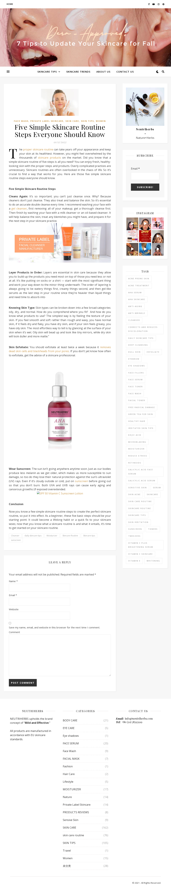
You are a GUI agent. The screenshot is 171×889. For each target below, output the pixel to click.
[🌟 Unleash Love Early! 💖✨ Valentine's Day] (132, 236)
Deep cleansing (138, 345)
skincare (152, 494)
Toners (153, 529)
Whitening (153, 560)
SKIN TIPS (87, 121)
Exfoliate (153, 352)
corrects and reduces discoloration (143, 329)
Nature (67, 797)
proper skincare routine (38, 149)
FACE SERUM (71, 743)
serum (157, 487)
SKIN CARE (72, 121)
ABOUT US (103, 71)
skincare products (49, 157)
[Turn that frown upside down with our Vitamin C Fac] (158, 236)
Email (13, 595)
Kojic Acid (134, 435)
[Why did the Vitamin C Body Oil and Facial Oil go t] (145, 249)
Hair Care (69, 774)
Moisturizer (52, 535)
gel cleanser (19, 208)
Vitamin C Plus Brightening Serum (140, 545)
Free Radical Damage (141, 407)
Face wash (134, 393)
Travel (67, 850)
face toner (135, 386)
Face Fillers (136, 372)
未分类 (67, 866)
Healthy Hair (136, 421)
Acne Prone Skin (138, 278)
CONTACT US (125, 71)
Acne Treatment (138, 285)
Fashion (68, 766)
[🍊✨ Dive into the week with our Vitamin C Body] (132, 249)
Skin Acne (134, 494)
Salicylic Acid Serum (141, 480)
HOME (10, 4)
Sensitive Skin (137, 487)
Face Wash (21, 121)
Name (13, 581)
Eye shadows (136, 365)
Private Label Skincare (46, 121)
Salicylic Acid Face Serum (140, 471)
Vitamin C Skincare (140, 554)
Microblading (137, 442)
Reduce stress (137, 455)
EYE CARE (68, 728)
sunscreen (81, 481)
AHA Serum (135, 292)
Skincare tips (89, 535)
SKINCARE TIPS (47, 71)
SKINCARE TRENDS (78, 71)
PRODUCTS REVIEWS (76, 812)
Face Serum (135, 379)
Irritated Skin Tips (140, 428)
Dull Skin (134, 352)
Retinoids (134, 462)
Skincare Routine (70, 535)
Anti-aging (135, 306)
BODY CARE (70, 720)
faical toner (136, 400)
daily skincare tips (33, 535)
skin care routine (140, 501)
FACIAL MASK (71, 759)
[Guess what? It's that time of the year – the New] (145, 236)
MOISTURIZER (72, 789)
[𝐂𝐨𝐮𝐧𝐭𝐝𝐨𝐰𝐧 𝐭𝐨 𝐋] (145, 223)
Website (14, 609)
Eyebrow (133, 359)
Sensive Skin (70, 820)
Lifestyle (68, 781)
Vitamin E (134, 560)
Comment (14, 632)
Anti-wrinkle (136, 313)
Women (101, 121)
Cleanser (15, 535)
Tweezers (134, 536)
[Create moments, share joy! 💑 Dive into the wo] (158, 223)
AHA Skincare (136, 299)
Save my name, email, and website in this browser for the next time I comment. (54, 627)
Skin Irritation (138, 522)
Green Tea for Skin (140, 414)
